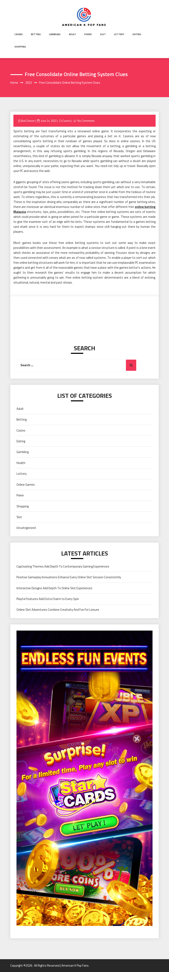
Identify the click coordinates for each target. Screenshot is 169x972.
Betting (36, 34)
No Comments (86, 121)
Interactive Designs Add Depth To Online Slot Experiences (54, 588)
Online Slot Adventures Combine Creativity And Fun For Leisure (57, 609)
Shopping (20, 47)
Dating (137, 34)
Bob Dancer (28, 121)
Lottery (119, 34)
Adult (72, 34)
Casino (18, 34)
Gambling (55, 34)
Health (20, 462)
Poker (88, 34)
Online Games (25, 484)
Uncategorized (26, 527)
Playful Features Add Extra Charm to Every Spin (47, 598)
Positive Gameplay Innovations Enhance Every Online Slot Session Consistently (68, 577)
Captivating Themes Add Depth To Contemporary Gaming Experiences (62, 566)
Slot (103, 34)
